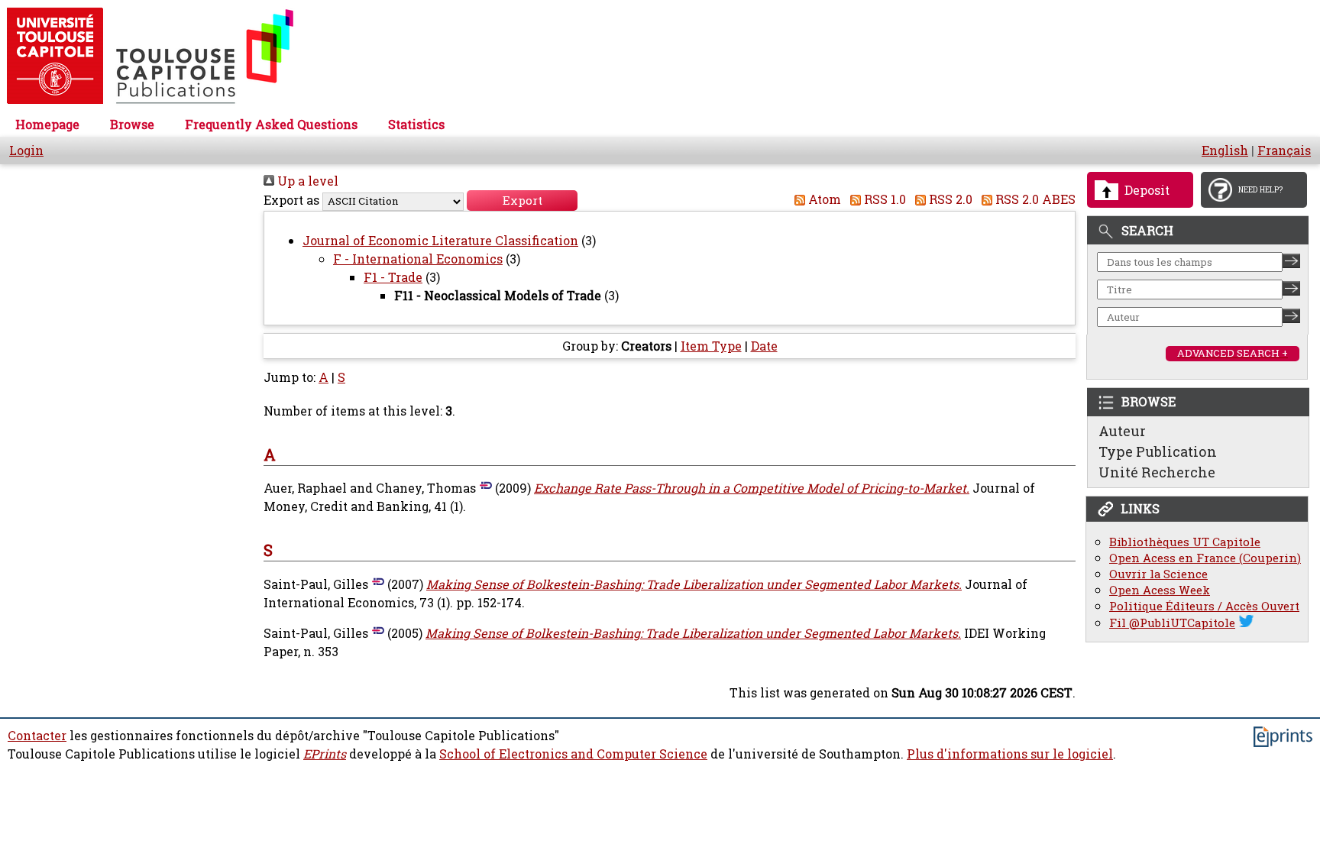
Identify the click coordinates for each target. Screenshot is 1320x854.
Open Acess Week (1159, 590)
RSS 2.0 (949, 199)
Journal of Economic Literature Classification (440, 240)
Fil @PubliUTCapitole (1172, 623)
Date (764, 346)
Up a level (306, 181)
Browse (132, 124)
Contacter (37, 735)
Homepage (47, 124)
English (1225, 150)
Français (1284, 150)
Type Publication (1157, 451)
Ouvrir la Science (1158, 574)
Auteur (1122, 431)
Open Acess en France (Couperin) (1205, 558)
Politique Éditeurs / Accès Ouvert (1204, 606)
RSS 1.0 (883, 199)
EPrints (324, 754)
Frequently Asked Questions (271, 124)
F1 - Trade (393, 277)
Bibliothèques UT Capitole (1184, 542)
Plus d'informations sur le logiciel (1010, 754)
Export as (291, 200)
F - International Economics (418, 259)
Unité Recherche (1156, 472)
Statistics (416, 124)
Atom (823, 199)
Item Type (711, 346)
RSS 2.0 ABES (1034, 199)
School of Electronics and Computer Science (573, 754)
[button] (522, 200)
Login (26, 150)
